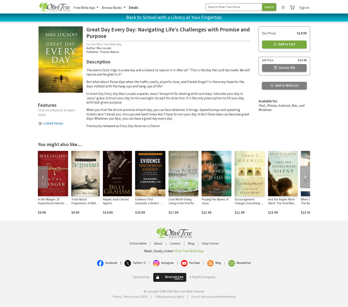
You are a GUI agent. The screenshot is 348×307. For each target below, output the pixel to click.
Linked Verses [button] (53, 123)
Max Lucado (103, 48)
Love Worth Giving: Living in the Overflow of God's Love (182, 203)
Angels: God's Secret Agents (116, 201)
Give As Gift (286, 67)
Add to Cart (286, 44)
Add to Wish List (286, 85)
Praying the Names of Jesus (215, 201)
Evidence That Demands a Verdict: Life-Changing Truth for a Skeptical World (150, 205)
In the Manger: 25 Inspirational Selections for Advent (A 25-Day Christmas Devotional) (52, 205)
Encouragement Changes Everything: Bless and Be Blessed (248, 203)
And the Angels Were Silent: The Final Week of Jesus (282, 203)
